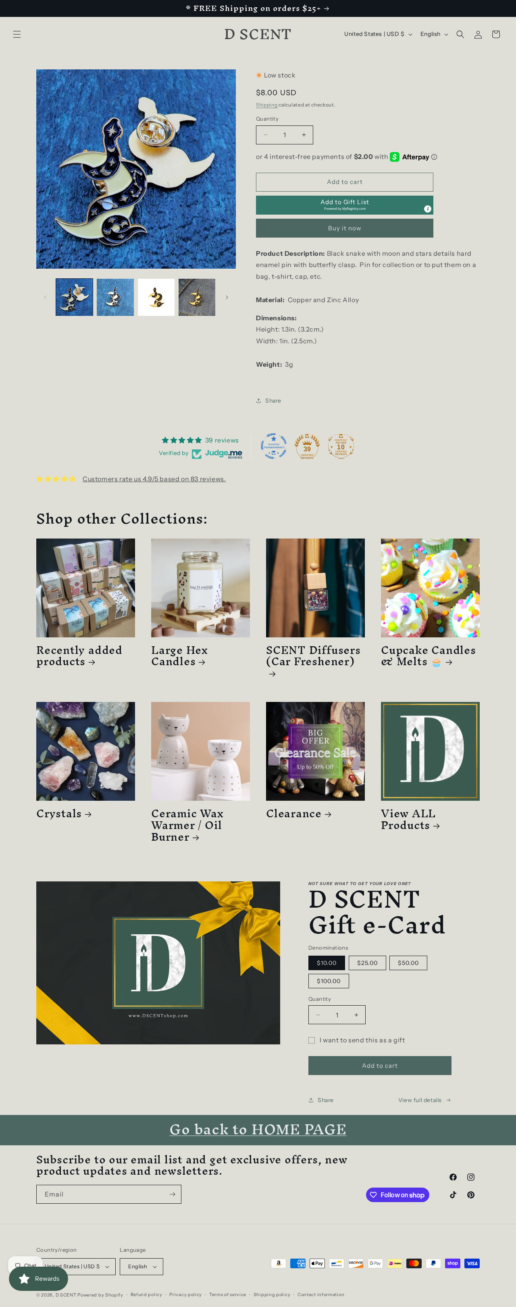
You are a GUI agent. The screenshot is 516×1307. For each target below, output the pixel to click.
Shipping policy (272, 1294)
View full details (420, 1100)
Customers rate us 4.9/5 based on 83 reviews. (154, 479)
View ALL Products (408, 819)
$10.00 (327, 963)
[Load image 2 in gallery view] (115, 297)
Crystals (59, 813)
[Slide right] (227, 297)
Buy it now (345, 228)
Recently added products (79, 656)
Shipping (267, 105)
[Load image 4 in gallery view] (197, 297)
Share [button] (273, 400)
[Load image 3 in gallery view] (156, 297)
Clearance (294, 813)
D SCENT (67, 1295)
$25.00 (367, 963)
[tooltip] (427, 209)
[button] (17, 34)
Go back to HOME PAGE (258, 1129)
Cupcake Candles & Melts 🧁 (428, 656)
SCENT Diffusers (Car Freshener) (313, 659)
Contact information (321, 1294)
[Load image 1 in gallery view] (74, 297)
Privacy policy (185, 1294)
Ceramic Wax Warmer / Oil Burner (187, 825)
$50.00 (408, 963)
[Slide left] (45, 297)
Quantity (267, 118)
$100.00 (329, 981)
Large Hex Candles (179, 656)
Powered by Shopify (100, 1295)
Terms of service (227, 1294)
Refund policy (146, 1294)
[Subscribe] (172, 1194)
